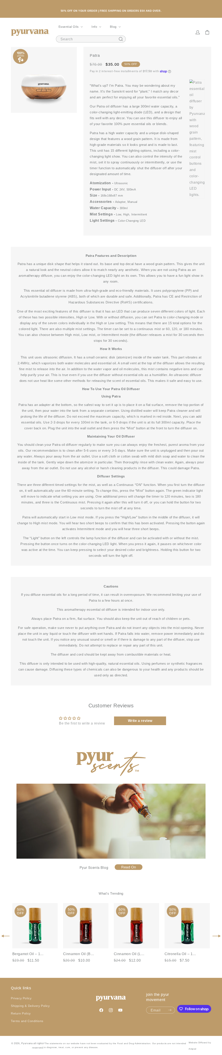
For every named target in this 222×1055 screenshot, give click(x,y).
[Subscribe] (170, 1010)
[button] (70, 26)
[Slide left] (5, 936)
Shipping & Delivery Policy (30, 1006)
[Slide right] (216, 936)
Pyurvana (27, 1043)
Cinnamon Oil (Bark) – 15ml (79, 954)
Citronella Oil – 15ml (181, 954)
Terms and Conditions (27, 1021)
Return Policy (21, 1013)
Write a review (140, 721)
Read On (128, 867)
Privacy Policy (21, 998)
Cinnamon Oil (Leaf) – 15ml (130, 954)
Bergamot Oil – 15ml (28, 954)
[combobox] (91, 39)
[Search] (121, 39)
